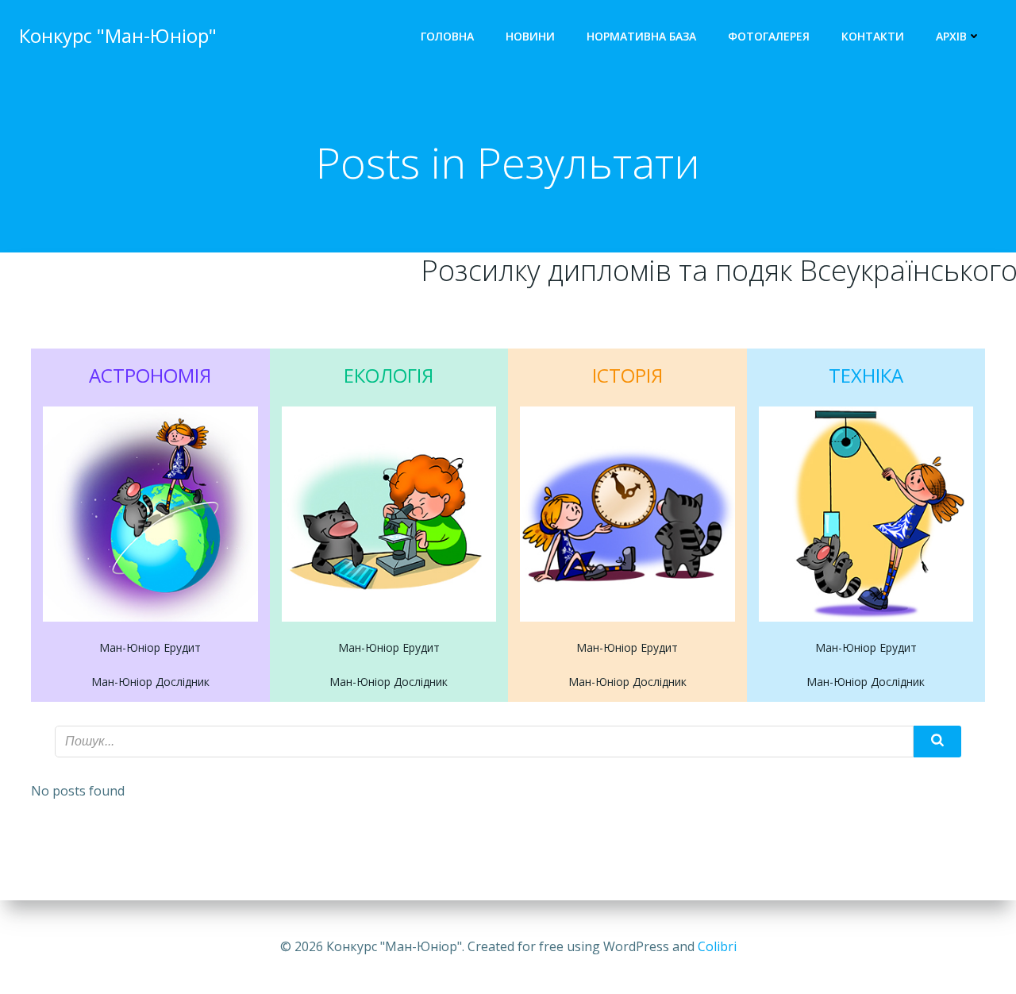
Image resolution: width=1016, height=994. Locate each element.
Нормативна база (641, 36)
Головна (447, 36)
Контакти (872, 36)
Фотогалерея (769, 36)
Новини (530, 36)
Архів (951, 36)
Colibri (717, 946)
